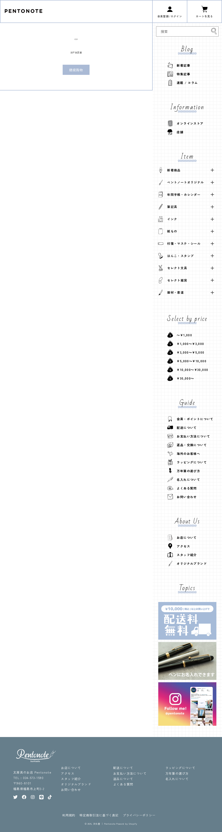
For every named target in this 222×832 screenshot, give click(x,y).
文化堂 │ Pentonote (104, 823)
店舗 (178, 132)
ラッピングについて (190, 462)
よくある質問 (185, 488)
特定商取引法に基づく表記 (99, 815)
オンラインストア (188, 123)
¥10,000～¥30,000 (190, 369)
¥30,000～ (183, 378)
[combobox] (187, 31)
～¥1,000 (182, 335)
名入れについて (186, 479)
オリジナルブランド (190, 563)
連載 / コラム (185, 82)
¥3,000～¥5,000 (188, 352)
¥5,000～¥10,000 (189, 361)
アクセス (181, 546)
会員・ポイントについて (193, 419)
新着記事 (181, 65)
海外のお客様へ (186, 453)
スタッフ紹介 (185, 555)
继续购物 (76, 70)
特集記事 (181, 74)
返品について (123, 779)
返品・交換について (190, 445)
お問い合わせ (185, 497)
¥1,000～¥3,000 (188, 343)
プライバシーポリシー (139, 815)
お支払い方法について (191, 436)
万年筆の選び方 (186, 471)
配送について (185, 427)
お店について (185, 537)
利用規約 (68, 815)
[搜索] (214, 31)
